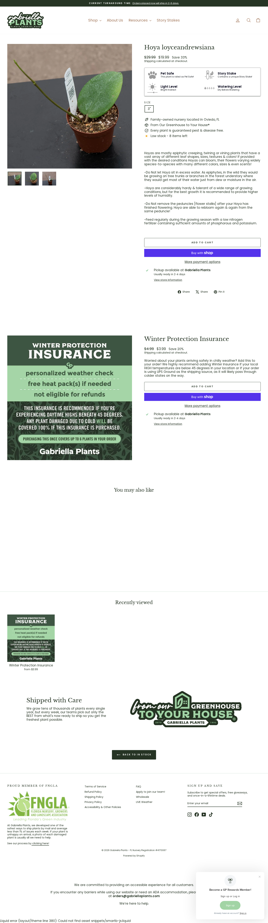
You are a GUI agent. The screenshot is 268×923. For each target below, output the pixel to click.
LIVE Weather (144, 802)
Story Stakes (168, 20)
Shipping (150, 61)
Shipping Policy (94, 797)
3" (149, 109)
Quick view (37, 558)
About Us (115, 20)
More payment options (202, 262)
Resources (139, 20)
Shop (93, 20)
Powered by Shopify (134, 855)
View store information (168, 280)
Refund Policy (93, 792)
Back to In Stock (137, 754)
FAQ (138, 786)
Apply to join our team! (150, 792)
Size (147, 102)
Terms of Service (95, 786)
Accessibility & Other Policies (103, 807)
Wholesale (142, 797)
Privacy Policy (93, 802)
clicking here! (40, 843)
